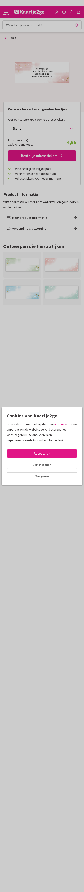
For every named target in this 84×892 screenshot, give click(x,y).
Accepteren (42, 453)
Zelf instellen (42, 465)
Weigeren (42, 476)
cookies (60, 424)
